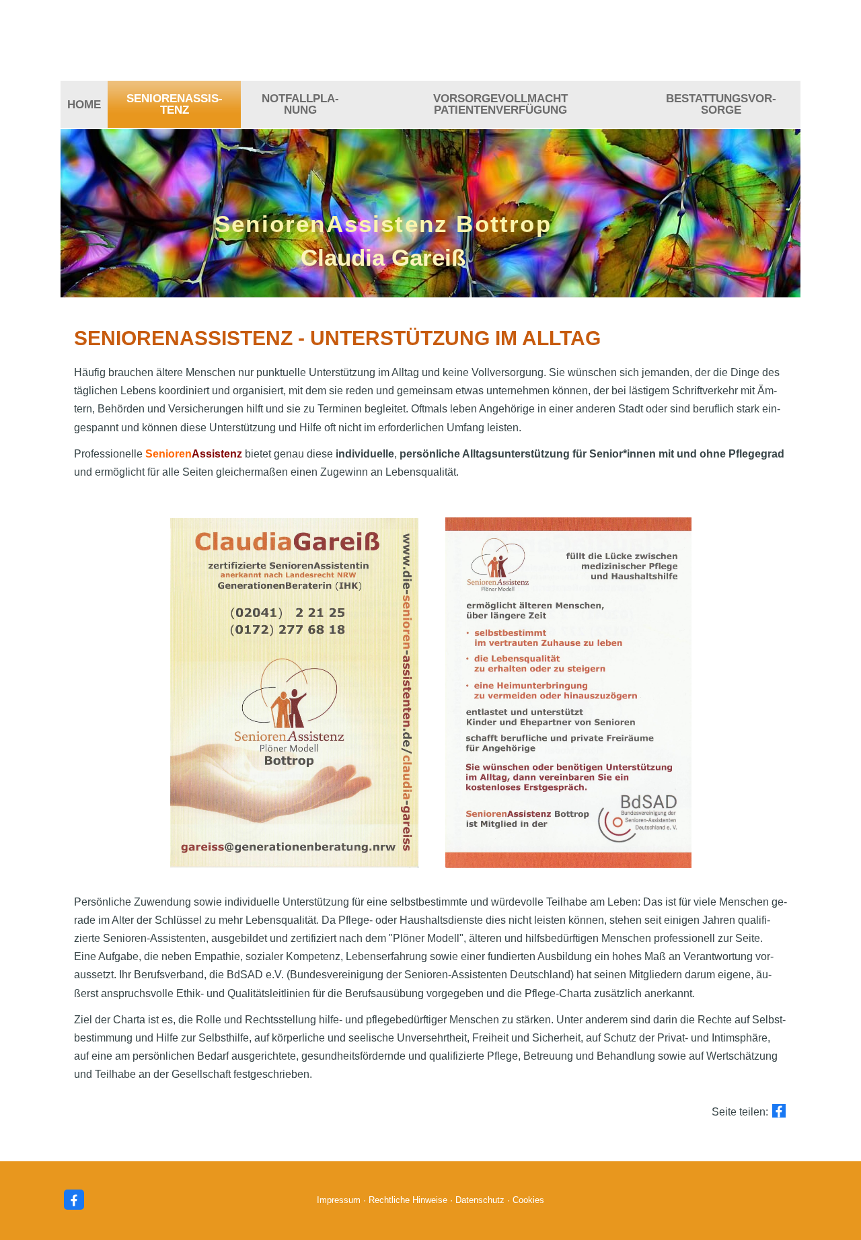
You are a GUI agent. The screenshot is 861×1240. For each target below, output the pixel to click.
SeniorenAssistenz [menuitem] (174, 104)
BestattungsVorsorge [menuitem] (721, 104)
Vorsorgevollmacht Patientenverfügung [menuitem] (500, 104)
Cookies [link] (528, 1200)
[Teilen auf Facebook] (779, 1111)
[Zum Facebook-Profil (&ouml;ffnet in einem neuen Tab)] (74, 1200)
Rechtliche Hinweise (408, 1200)
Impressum (339, 1200)
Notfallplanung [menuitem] (300, 104)
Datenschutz (479, 1200)
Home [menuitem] (84, 104)
